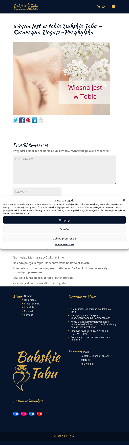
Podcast (28, 311)
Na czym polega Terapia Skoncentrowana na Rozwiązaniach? (51, 263)
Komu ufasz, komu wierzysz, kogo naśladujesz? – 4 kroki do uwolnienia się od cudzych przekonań (93, 324)
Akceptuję (65, 219)
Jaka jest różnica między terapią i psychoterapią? (43, 278)
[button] (124, 200)
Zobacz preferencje (64, 238)
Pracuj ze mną (32, 303)
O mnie (28, 296)
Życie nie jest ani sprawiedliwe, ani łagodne (40, 283)
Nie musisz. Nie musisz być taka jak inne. (38, 257)
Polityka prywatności (64, 244)
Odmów (64, 229)
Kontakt (28, 314)
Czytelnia (29, 307)
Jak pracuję (30, 299)
